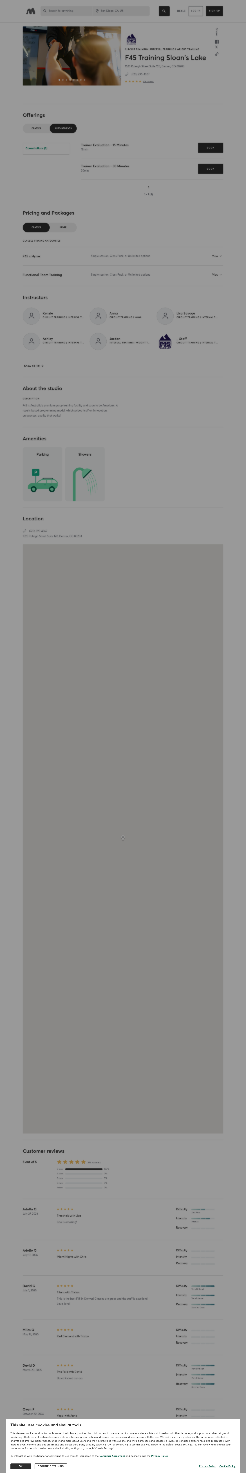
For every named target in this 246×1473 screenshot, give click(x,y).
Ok (21, 1466)
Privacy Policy (159, 1456)
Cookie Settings (51, 1466)
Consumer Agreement (112, 1456)
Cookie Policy (227, 1466)
